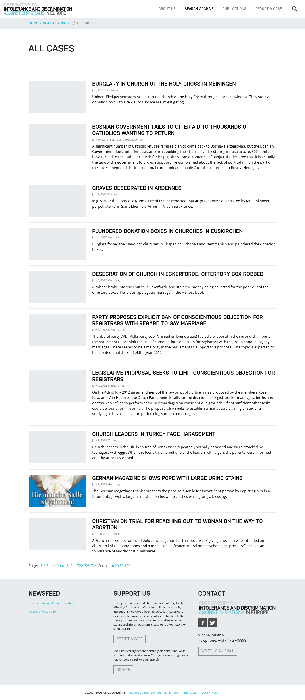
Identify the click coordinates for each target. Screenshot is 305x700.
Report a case (268, 9)
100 (128, 565)
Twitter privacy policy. (43, 611)
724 (94, 565)
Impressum (190, 692)
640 (56, 565)
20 (117, 565)
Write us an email (217, 651)
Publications (234, 9)
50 (122, 565)
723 (87, 565)
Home (33, 23)
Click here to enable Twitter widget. (52, 603)
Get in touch (172, 692)
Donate (123, 670)
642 (70, 565)
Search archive (199, 9)
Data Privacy (210, 692)
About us (167, 9)
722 (80, 565)
